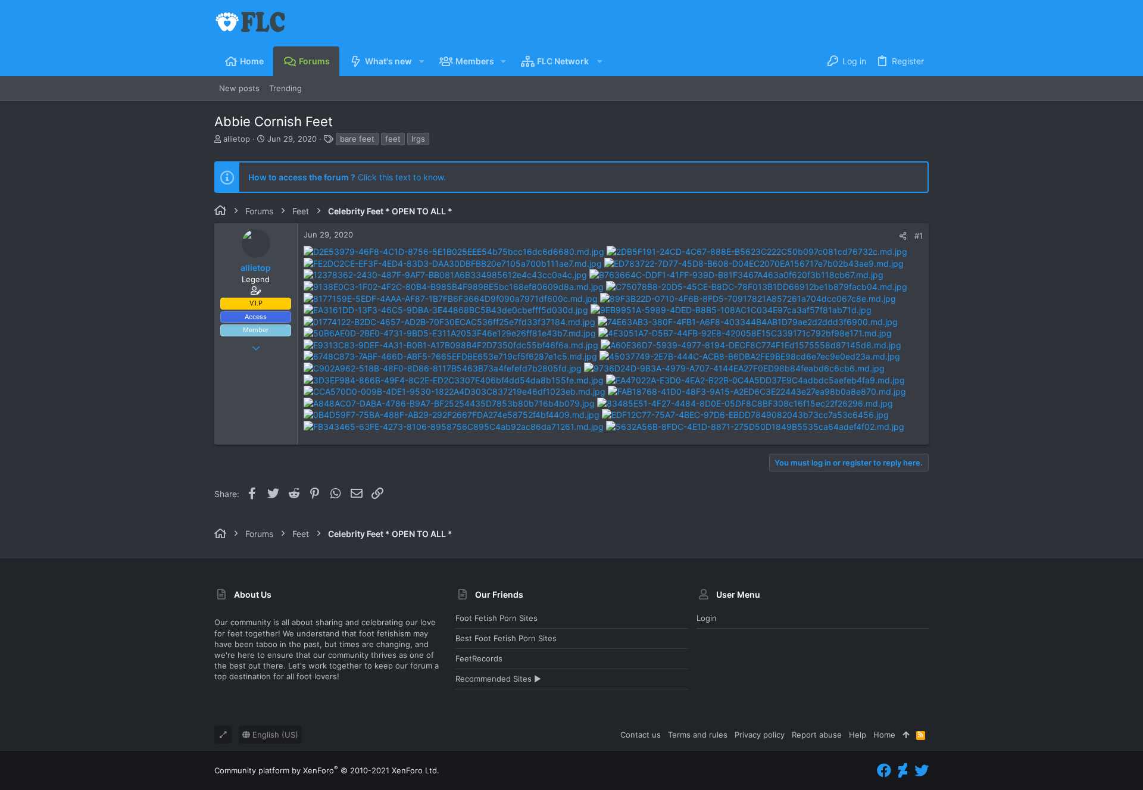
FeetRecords (478, 658)
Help (857, 734)
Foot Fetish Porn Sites (496, 618)
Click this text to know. (347, 177)
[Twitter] (921, 770)
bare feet (357, 138)
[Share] (902, 236)
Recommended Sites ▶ (498, 678)
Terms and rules (697, 734)
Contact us (640, 734)
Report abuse (817, 734)
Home (884, 734)
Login (707, 618)
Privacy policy (760, 734)
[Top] (906, 735)
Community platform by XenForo (326, 770)
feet (393, 138)
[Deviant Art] (902, 770)
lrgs (418, 138)
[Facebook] (884, 770)
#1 (918, 236)
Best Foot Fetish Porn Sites (506, 638)
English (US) (274, 734)
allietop (236, 138)
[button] (421, 61)
